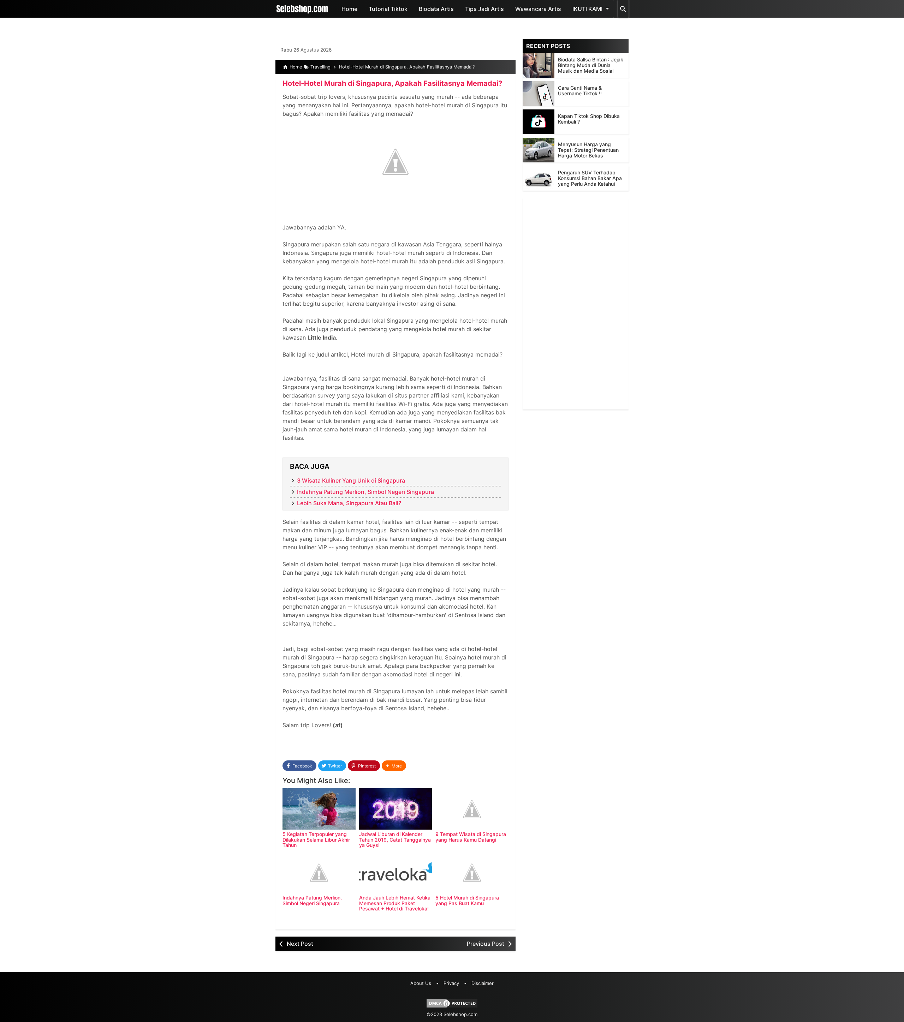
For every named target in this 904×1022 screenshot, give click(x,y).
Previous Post (485, 943)
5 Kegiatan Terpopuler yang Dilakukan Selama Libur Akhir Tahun (316, 839)
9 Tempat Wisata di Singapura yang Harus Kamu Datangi (470, 836)
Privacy (451, 983)
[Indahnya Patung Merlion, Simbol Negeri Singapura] (319, 872)
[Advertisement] (576, 304)
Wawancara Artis (538, 8)
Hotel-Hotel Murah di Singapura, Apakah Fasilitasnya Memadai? (392, 83)
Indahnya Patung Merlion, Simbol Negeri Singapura (365, 491)
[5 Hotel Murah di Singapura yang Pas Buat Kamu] (472, 872)
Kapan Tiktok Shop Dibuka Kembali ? (589, 119)
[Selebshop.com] (302, 9)
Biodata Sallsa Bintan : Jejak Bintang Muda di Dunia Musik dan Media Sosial (590, 65)
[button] (394, 765)
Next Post (300, 943)
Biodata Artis (436, 8)
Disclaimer (482, 983)
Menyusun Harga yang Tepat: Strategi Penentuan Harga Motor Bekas (588, 150)
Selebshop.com (460, 1014)
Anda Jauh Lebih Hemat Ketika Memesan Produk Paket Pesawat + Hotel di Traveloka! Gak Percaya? (394, 906)
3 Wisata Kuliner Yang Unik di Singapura (351, 480)
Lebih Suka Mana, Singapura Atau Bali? (349, 503)
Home (349, 8)
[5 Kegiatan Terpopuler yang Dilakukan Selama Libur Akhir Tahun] (319, 809)
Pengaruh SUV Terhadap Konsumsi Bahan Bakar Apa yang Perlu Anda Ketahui (590, 178)
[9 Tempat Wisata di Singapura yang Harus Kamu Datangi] (472, 809)
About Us (420, 983)
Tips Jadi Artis (484, 8)
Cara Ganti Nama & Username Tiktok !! (580, 90)
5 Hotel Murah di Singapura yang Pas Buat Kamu (467, 900)
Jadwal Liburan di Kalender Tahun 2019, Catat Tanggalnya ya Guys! (395, 839)
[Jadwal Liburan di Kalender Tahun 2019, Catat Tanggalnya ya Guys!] (395, 809)
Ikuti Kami (587, 8)
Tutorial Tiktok (388, 8)
